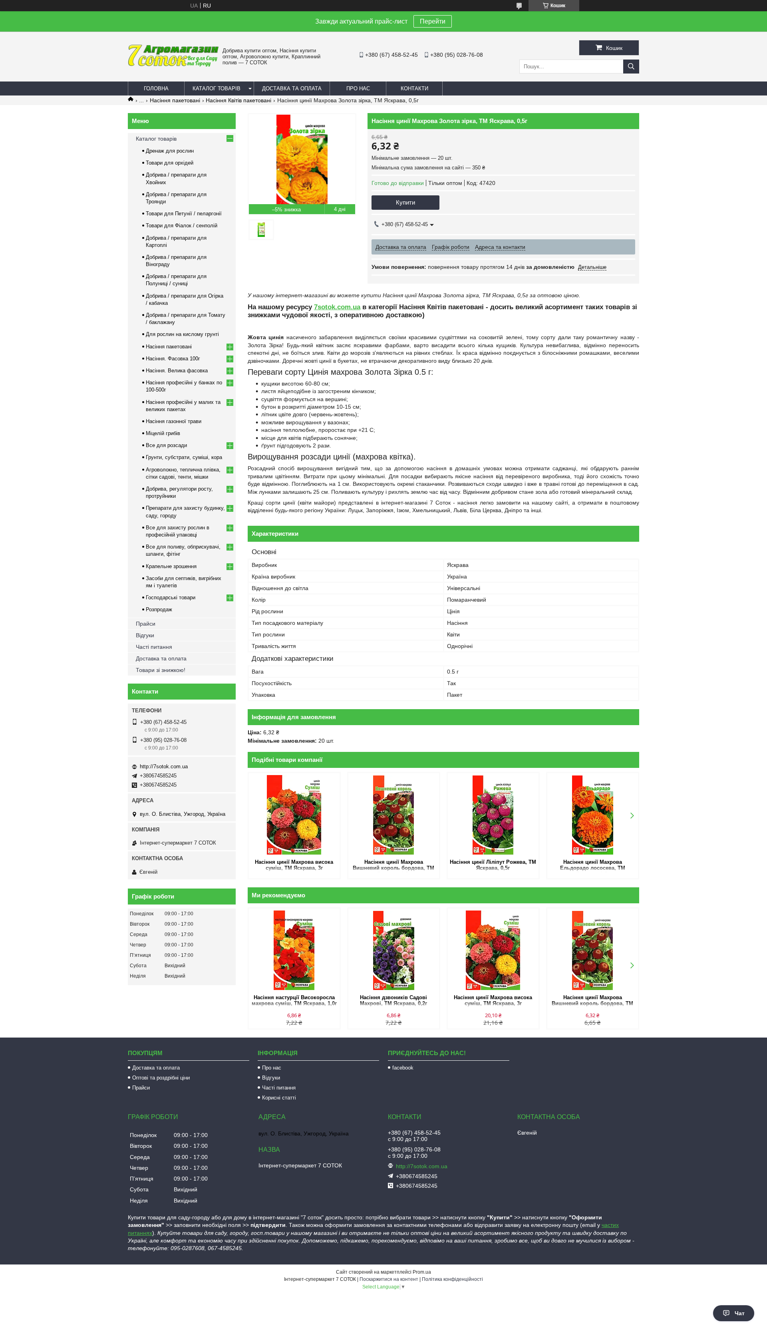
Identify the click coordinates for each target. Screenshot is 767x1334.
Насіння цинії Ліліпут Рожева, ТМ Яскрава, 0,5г (493, 865)
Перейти (432, 21)
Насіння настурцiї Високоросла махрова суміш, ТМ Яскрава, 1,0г (294, 1000)
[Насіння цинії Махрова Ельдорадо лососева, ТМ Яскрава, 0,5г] (592, 815)
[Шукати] (631, 67)
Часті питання (154, 647)
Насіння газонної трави (173, 421)
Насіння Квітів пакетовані (238, 100)
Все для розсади (166, 445)
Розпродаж (159, 609)
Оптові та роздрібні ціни (161, 1078)
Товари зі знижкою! (160, 670)
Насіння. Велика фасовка (177, 371)
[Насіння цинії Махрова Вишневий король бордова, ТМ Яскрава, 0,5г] (393, 815)
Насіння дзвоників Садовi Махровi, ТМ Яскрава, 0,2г (393, 1000)
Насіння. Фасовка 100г (173, 359)
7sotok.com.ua (337, 307)
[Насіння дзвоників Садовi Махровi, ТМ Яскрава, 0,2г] (393, 950)
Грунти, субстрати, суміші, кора (184, 457)
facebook (402, 1068)
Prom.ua (422, 1272)
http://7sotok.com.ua (164, 766)
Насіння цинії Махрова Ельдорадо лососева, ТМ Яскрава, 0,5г (592, 865)
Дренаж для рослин (170, 151)
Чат (740, 1313)
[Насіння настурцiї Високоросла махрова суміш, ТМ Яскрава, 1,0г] (294, 950)
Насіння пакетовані (175, 100)
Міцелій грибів (163, 433)
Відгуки (145, 635)
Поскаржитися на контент (389, 1279)
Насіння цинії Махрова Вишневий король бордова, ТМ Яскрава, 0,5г (393, 865)
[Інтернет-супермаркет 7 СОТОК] (173, 65)
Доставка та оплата (292, 88)
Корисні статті (279, 1098)
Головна (156, 88)
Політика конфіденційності (452, 1279)
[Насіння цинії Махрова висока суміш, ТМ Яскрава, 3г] (294, 815)
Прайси (145, 623)
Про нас (358, 88)
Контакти (414, 88)
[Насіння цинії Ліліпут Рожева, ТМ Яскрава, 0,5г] (493, 815)
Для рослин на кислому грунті (182, 334)
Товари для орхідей (169, 163)
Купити (405, 202)
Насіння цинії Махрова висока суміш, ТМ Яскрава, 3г (294, 865)
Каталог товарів (216, 88)
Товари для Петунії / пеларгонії (184, 214)
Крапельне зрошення (171, 566)
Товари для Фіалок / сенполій (181, 226)
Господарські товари (170, 597)
